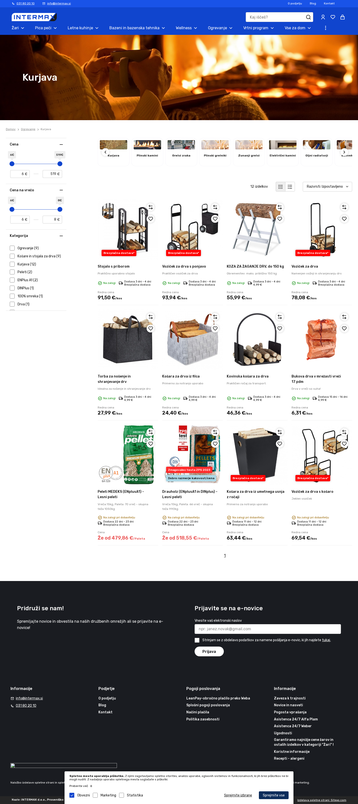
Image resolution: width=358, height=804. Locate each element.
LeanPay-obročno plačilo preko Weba (218, 698)
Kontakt (329, 3)
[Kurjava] (113, 148)
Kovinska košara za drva (248, 376)
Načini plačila (197, 712)
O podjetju (295, 3)
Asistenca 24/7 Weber (293, 726)
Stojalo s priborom (114, 266)
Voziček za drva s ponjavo (184, 266)
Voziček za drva (305, 266)
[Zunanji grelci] (249, 148)
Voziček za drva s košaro (312, 492)
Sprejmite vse (274, 795)
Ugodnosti (283, 733)
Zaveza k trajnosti (290, 698)
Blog (313, 3)
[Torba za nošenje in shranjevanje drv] (128, 339)
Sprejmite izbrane (238, 795)
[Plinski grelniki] (215, 148)
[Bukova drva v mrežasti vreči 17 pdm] (322, 339)
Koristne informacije (292, 752)
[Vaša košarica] (342, 17)
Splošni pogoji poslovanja (208, 705)
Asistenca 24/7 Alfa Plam (296, 719)
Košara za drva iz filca (181, 376)
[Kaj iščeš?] (308, 17)
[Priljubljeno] (150, 219)
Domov (11, 129)
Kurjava (46, 129)
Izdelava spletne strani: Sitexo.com (321, 800)
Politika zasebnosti (202, 719)
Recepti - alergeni (289, 758)
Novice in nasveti (288, 705)
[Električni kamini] (283, 148)
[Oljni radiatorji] (316, 148)
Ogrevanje (28, 129)
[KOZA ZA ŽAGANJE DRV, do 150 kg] (257, 229)
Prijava (209, 651)
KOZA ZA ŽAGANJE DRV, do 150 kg (255, 266)
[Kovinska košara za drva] (257, 339)
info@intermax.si (59, 3)
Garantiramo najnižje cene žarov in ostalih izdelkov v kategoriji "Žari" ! (304, 742)
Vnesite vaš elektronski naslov (218, 621)
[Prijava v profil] (323, 17)
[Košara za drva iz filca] (192, 339)
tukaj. (326, 640)
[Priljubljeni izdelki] (333, 17)
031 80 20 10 (26, 3)
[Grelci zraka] (181, 148)
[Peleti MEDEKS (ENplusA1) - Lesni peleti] (128, 454)
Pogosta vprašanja (290, 712)
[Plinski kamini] (147, 148)
